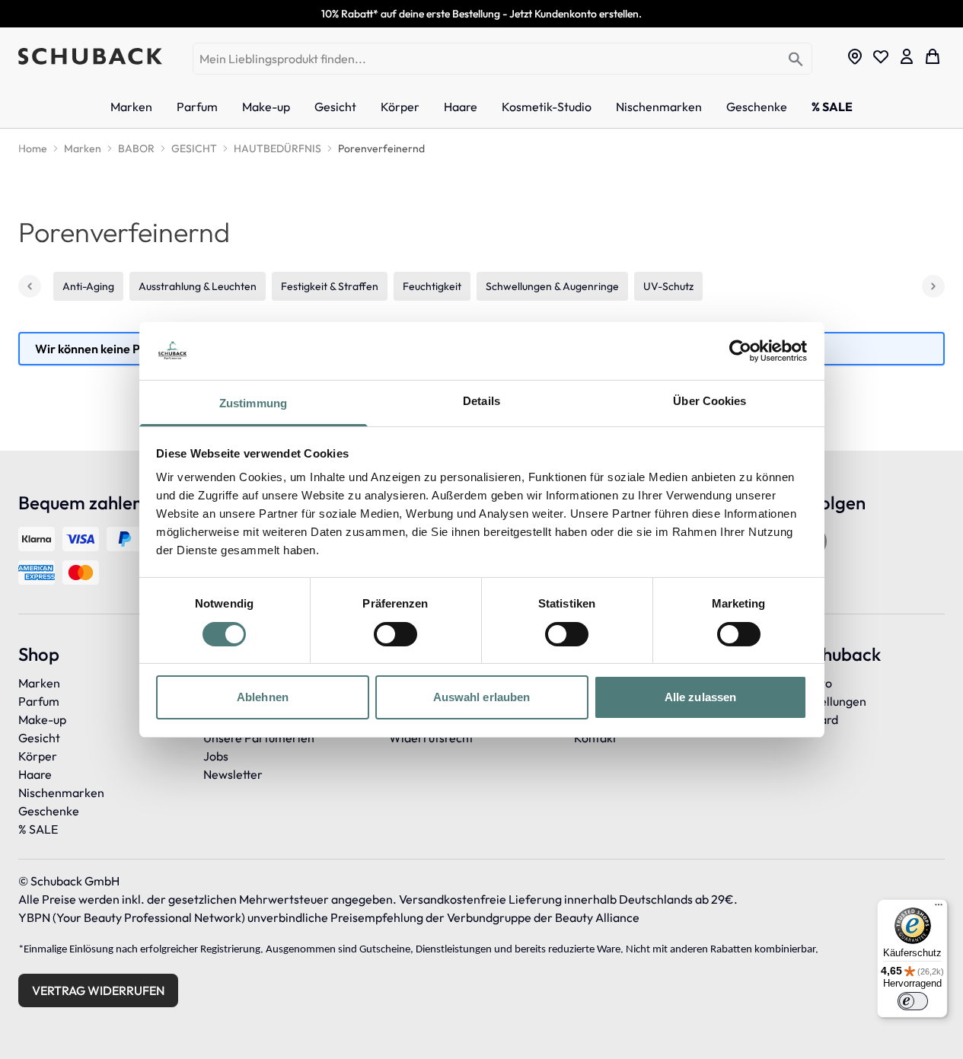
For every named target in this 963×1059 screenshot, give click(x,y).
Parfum (38, 701)
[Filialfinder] (855, 56)
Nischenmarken (61, 792)
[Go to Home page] (90, 56)
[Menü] (939, 908)
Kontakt (595, 737)
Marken (39, 683)
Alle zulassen (700, 697)
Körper (37, 756)
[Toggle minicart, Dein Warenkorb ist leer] (932, 56)
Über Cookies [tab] (709, 400)
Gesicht (39, 737)
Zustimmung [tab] (253, 403)
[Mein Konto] (906, 56)
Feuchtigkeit (432, 286)
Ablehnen (263, 697)
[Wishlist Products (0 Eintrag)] (881, 56)
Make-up (42, 719)
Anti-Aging (88, 286)
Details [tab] (481, 400)
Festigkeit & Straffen (329, 286)
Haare (35, 774)
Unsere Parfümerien (258, 737)
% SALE (38, 829)
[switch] (395, 634)
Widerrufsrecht (431, 737)
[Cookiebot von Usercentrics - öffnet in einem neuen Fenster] (740, 351)
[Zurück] (29, 286)
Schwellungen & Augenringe (552, 286)
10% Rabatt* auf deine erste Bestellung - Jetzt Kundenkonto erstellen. (481, 14)
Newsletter (233, 774)
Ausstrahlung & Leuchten (198, 286)
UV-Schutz (668, 286)
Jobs (215, 756)
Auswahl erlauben (482, 697)
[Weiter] (933, 286)
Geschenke (48, 810)
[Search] (796, 60)
